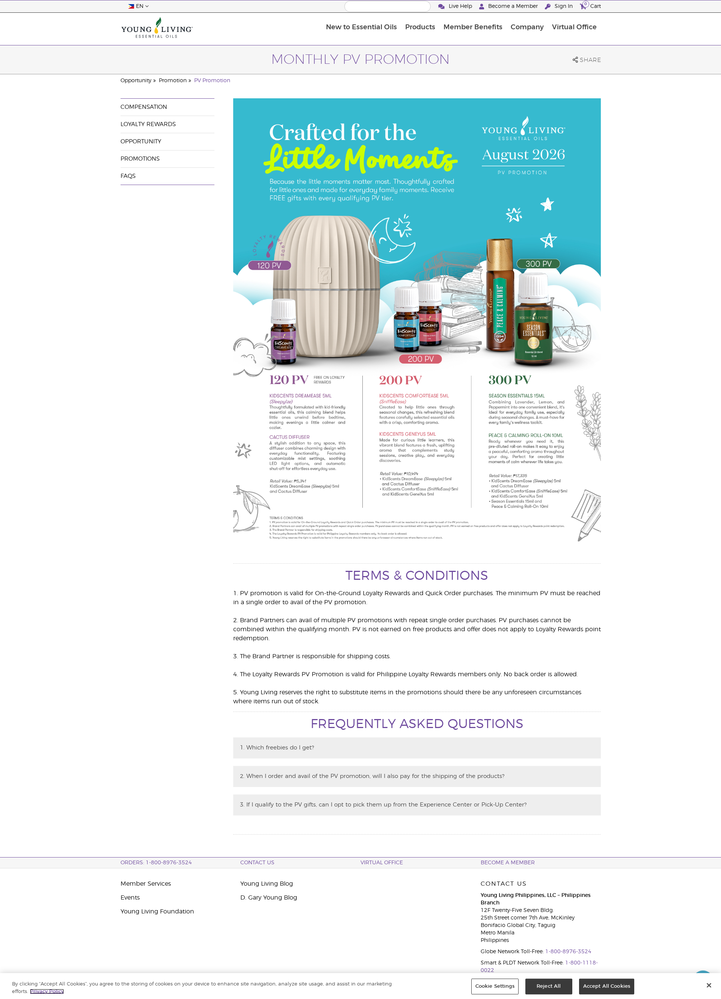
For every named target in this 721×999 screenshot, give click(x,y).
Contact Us (257, 862)
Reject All (549, 986)
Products (420, 27)
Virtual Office (574, 27)
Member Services (146, 884)
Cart (592, 5)
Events (130, 898)
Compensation (144, 107)
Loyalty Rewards (148, 124)
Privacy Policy (47, 991)
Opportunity (136, 80)
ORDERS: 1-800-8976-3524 (156, 862)
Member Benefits (472, 27)
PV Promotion (212, 80)
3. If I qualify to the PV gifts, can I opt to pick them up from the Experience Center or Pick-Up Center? (383, 805)
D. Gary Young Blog (268, 898)
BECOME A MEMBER (508, 862)
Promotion (173, 80)
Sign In (563, 6)
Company (527, 27)
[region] (360, 986)
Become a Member (513, 6)
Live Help (460, 6)
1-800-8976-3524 (568, 951)
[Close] (709, 985)
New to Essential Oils (361, 27)
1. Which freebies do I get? (277, 748)
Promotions (140, 159)
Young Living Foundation (157, 912)
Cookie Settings (494, 986)
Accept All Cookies (606, 986)
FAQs (128, 176)
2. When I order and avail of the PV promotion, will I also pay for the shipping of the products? (372, 776)
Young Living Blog (266, 884)
